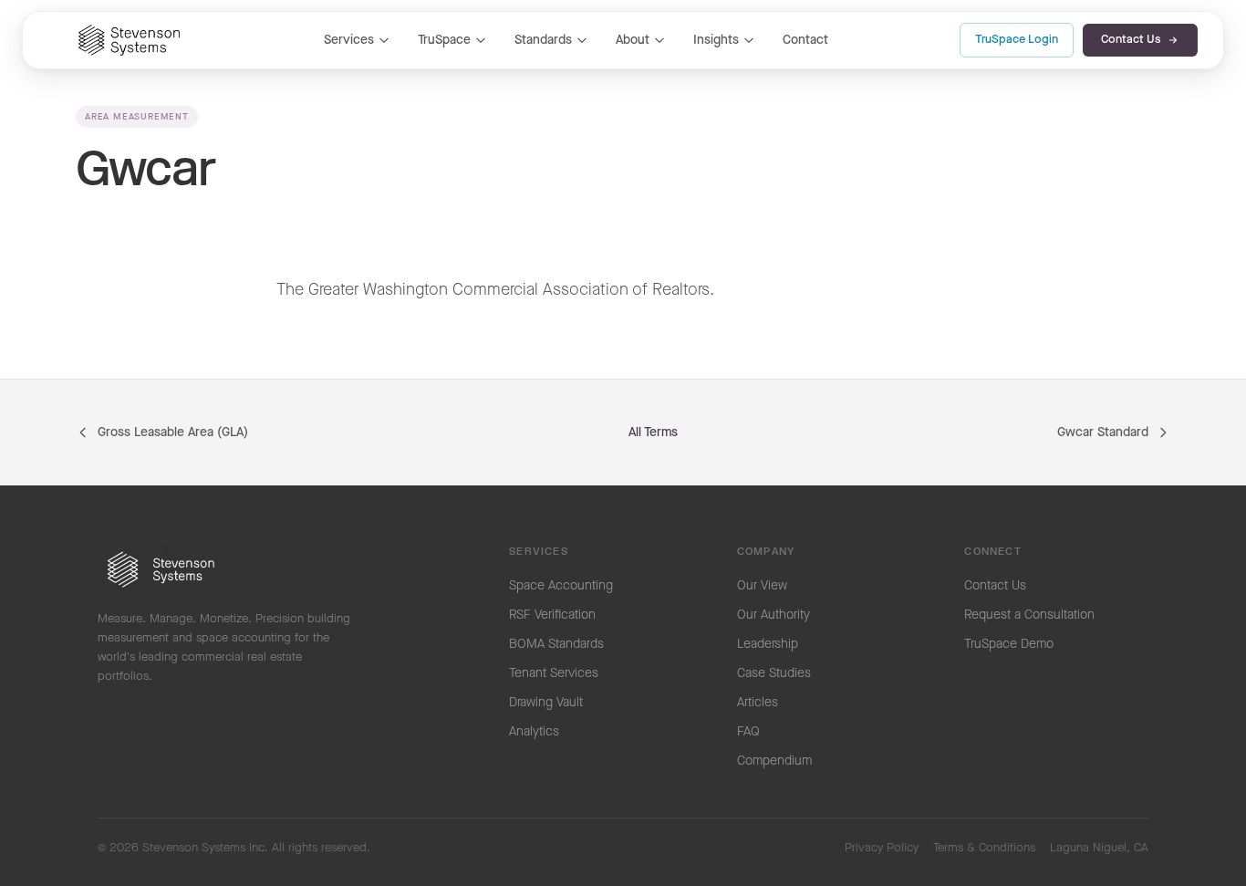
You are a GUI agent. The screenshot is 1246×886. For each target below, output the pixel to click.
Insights (716, 40)
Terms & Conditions (984, 848)
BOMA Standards (556, 644)
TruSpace (444, 40)
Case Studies (774, 673)
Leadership (767, 644)
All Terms (653, 432)
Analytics (534, 731)
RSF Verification (552, 615)
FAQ (748, 731)
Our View (762, 585)
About (632, 40)
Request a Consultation (1029, 615)
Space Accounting (561, 585)
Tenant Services (553, 673)
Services (349, 40)
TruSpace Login (1016, 40)
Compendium (774, 761)
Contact (805, 40)
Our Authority (773, 615)
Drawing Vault (546, 702)
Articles (757, 702)
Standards (543, 40)
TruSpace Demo (1009, 644)
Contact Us (1131, 40)
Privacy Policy (882, 848)
